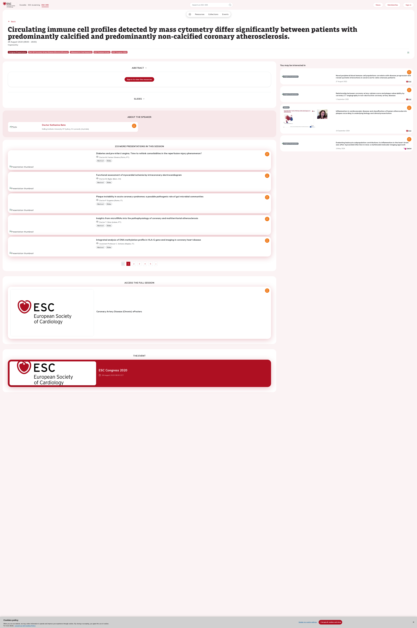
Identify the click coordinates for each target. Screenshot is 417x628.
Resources (199, 14)
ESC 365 (45, 5)
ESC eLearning (34, 5)
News (378, 5)
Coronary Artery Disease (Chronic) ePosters (119, 311)
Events (225, 14)
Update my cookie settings (308, 622)
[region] (208, 622)
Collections (213, 14)
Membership (393, 5)
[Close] (413, 622)
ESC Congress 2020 (113, 370)
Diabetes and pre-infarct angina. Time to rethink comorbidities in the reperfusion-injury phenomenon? (149, 153)
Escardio (23, 5)
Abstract (100, 161)
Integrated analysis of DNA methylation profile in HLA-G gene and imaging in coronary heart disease (148, 239)
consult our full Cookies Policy (25, 626)
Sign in (408, 5)
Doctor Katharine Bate (54, 125)
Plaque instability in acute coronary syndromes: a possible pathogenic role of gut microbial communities (149, 196)
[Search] (230, 5)
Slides (109, 161)
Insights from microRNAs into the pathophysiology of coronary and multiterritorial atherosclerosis (147, 218)
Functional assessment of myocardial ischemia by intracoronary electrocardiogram (139, 175)
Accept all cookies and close (331, 622)
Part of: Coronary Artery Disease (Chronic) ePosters (48, 52)
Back (13, 21)
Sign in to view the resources (139, 79)
